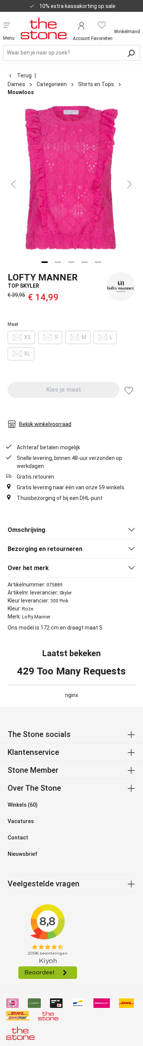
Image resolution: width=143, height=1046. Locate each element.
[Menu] (7, 24)
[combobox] (71, 52)
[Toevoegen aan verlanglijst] (128, 390)
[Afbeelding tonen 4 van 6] (85, 262)
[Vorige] (13, 184)
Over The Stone (34, 788)
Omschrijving (26, 529)
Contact (18, 838)
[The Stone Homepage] (44, 28)
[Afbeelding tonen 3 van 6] (71, 262)
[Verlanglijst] (101, 25)
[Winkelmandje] (127, 25)
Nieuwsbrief (22, 854)
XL (27, 354)
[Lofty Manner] (120, 286)
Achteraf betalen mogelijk (48, 447)
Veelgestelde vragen (43, 883)
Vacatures (21, 821)
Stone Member (33, 770)
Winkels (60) (23, 805)
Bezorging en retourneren (45, 549)
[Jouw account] (81, 25)
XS (27, 337)
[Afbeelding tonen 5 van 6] (98, 262)
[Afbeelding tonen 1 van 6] (45, 262)
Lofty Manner (43, 277)
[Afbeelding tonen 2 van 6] (58, 262)
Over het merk (28, 568)
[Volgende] (129, 184)
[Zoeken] (131, 52)
